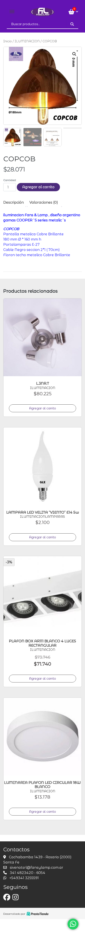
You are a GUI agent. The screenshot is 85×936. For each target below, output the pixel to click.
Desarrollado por (14, 913)
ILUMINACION (27, 41)
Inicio (7, 41)
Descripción (13, 202)
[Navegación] (12, 11)
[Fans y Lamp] (42, 11)
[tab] (15, 202)
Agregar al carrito (38, 187)
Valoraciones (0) (43, 202)
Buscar (72, 24)
